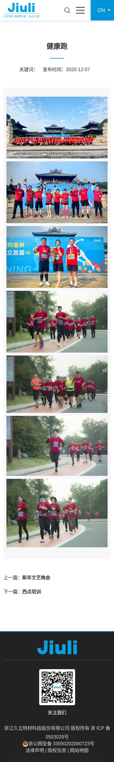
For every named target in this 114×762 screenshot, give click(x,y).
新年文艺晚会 (36, 577)
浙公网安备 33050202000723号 (61, 743)
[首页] (21, 10)
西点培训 (31, 591)
